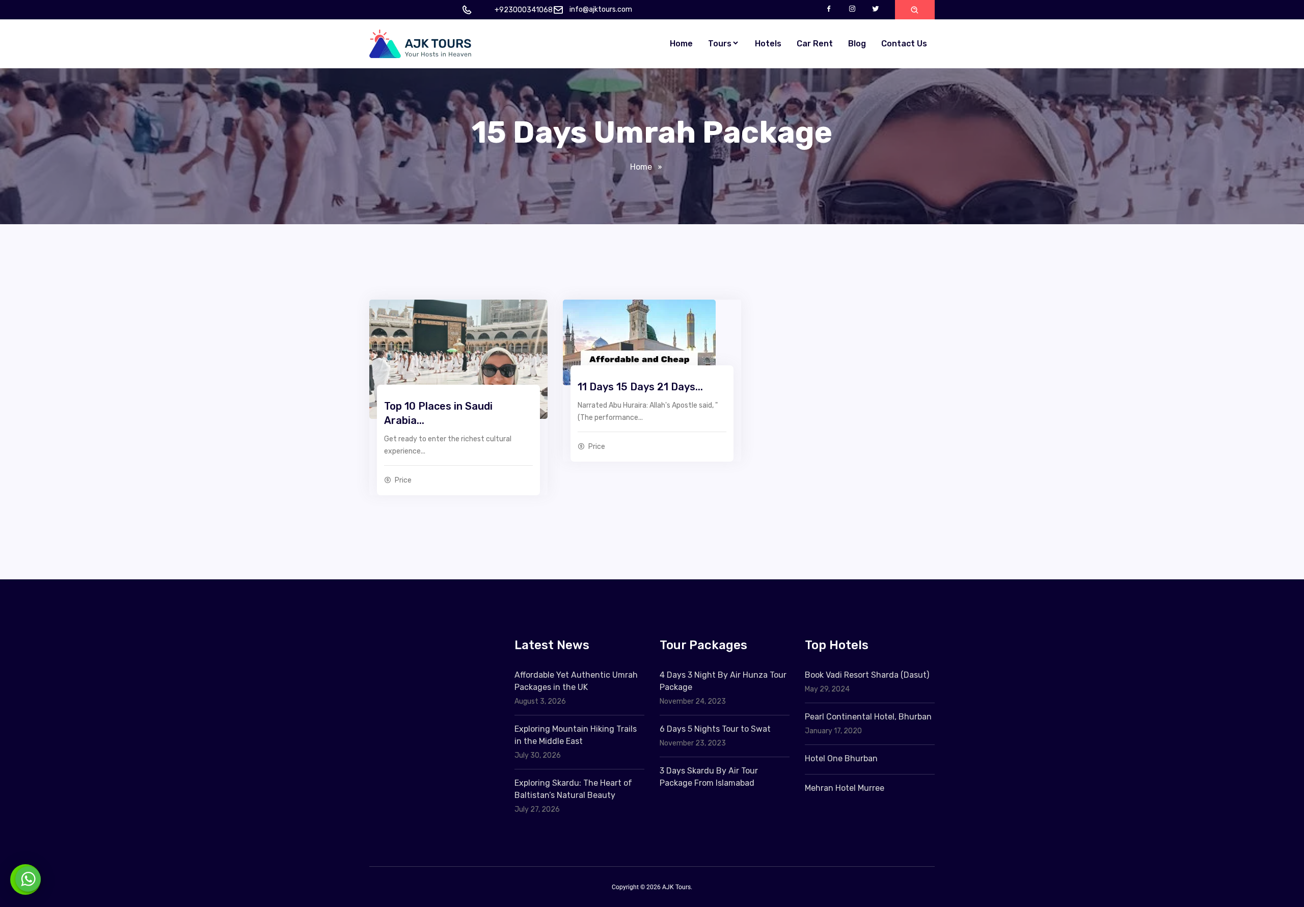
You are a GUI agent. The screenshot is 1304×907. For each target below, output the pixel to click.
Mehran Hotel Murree (844, 788)
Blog (857, 43)
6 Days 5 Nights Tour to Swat (715, 729)
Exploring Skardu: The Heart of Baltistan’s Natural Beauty (573, 789)
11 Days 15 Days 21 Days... (640, 387)
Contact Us (904, 43)
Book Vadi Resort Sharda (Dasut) (867, 675)
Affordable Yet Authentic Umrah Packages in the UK (576, 681)
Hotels (768, 43)
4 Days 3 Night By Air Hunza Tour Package (723, 681)
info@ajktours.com (600, 9)
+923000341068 (524, 10)
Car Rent (815, 43)
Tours (719, 43)
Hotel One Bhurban (841, 758)
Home (681, 43)
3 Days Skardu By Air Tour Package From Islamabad (709, 777)
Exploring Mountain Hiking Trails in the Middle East (575, 735)
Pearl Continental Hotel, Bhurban (868, 717)
